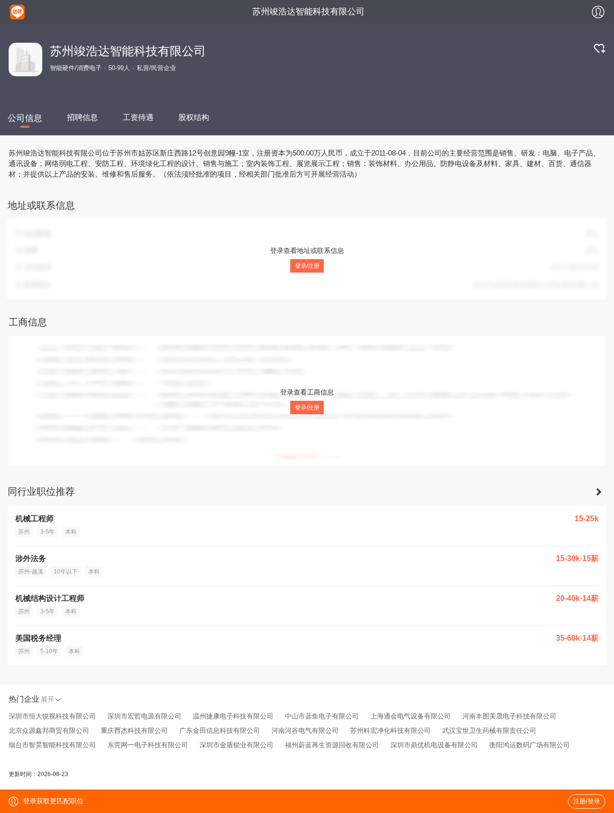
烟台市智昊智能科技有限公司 (52, 745)
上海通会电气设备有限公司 (410, 716)
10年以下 (66, 571)
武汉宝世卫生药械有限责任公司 (489, 730)
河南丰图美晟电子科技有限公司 (509, 716)
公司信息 (25, 118)
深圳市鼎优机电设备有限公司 (434, 745)
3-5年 (47, 531)
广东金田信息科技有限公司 (219, 730)
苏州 (24, 531)
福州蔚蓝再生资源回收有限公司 (332, 745)
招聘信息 (82, 117)
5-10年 (49, 651)
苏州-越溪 (30, 571)
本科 (71, 531)
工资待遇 (138, 117)
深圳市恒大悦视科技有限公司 (52, 716)
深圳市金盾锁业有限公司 (236, 745)
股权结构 (193, 117)
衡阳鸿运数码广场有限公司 (529, 745)
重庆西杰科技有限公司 (134, 730)
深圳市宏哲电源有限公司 (144, 716)
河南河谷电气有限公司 (305, 730)
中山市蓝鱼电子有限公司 (322, 716)
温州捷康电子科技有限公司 (233, 716)
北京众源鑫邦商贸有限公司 (49, 730)
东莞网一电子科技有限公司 (147, 745)
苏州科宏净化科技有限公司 (390, 730)
